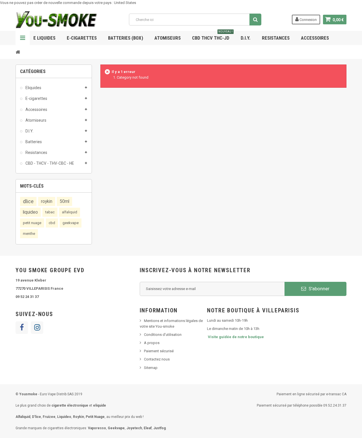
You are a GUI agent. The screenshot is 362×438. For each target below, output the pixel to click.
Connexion (308, 20)
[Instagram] (37, 327)
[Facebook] (22, 327)
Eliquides (33, 87)
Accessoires (315, 38)
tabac (50, 212)
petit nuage (32, 223)
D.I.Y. (246, 38)
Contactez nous (157, 359)
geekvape (71, 223)
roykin (46, 201)
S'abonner (318, 288)
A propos (152, 343)
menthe (29, 233)
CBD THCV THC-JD (212, 36)
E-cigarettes (36, 98)
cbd (52, 223)
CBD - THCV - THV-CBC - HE (49, 163)
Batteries (33, 141)
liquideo (30, 212)
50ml (64, 201)
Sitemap (151, 368)
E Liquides (44, 38)
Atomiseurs (167, 38)
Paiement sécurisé (159, 351)
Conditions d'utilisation (163, 334)
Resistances (276, 38)
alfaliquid (69, 212)
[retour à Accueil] (18, 52)
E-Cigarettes (82, 38)
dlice (28, 201)
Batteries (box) (125, 38)
